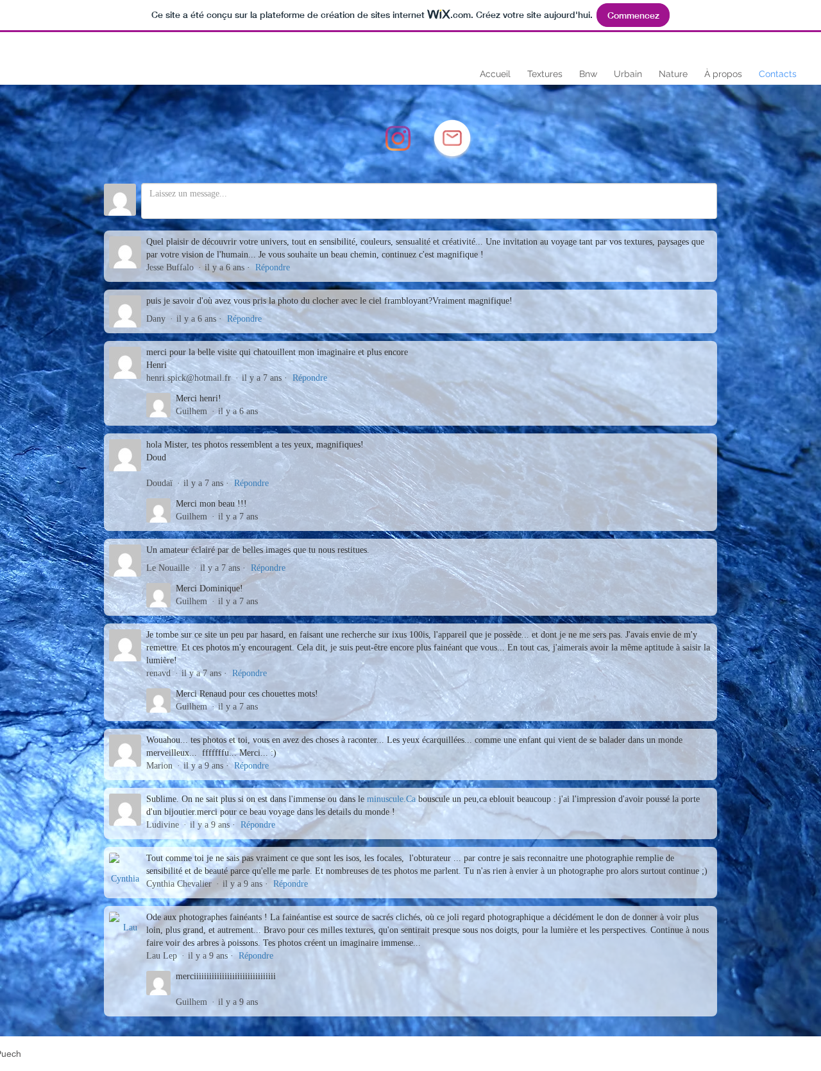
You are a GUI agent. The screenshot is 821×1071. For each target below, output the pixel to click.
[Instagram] (397, 138)
